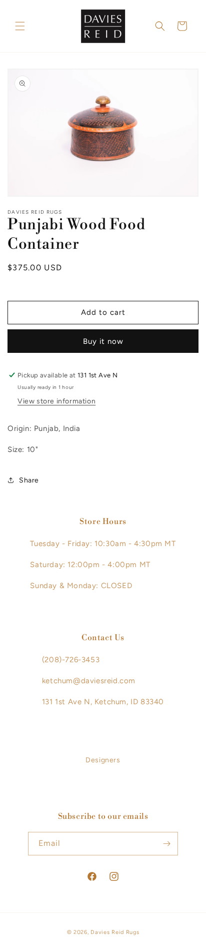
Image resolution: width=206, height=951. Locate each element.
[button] (20, 26)
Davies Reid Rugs (114, 932)
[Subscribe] (167, 843)
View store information (57, 401)
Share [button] (29, 480)
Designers (103, 760)
